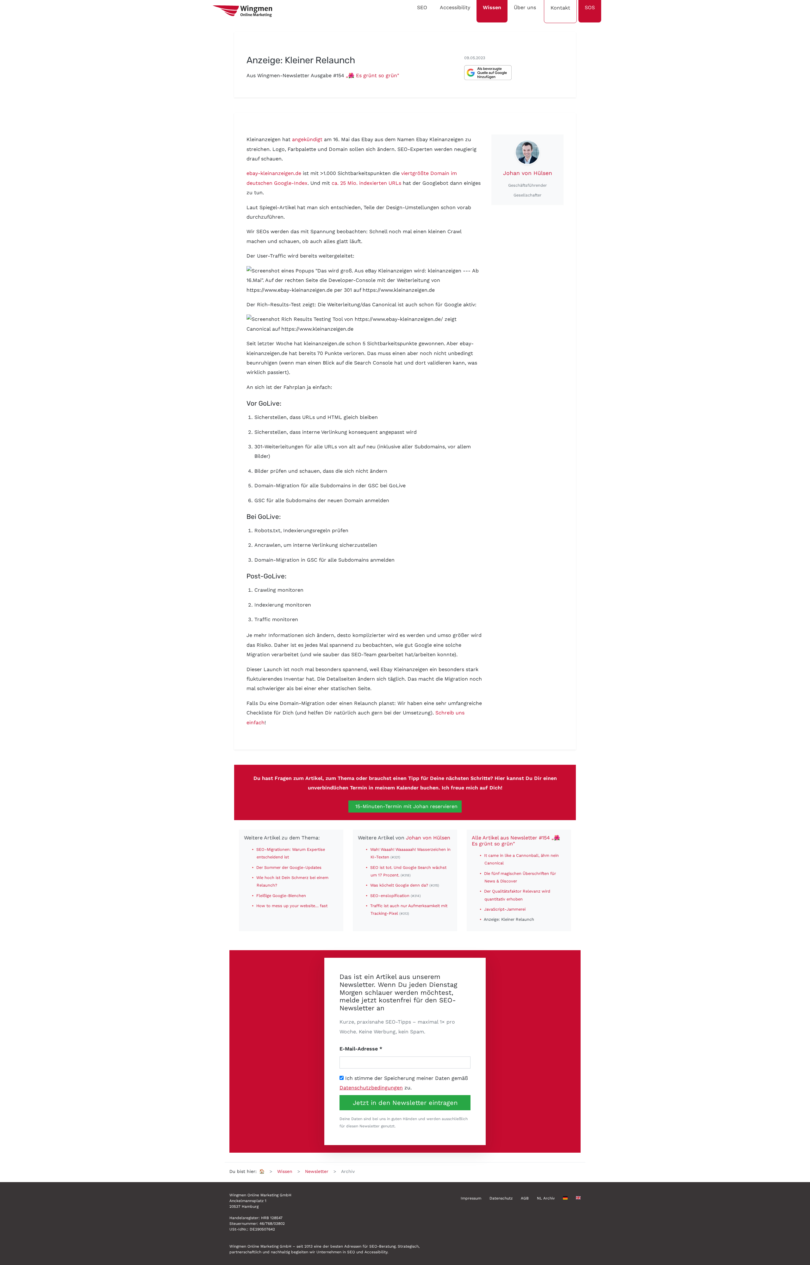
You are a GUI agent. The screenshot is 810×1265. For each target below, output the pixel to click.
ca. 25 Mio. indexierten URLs (366, 183)
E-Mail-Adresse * (361, 1049)
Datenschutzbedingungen (371, 1088)
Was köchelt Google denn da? (399, 885)
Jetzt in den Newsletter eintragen (405, 1102)
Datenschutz (501, 1198)
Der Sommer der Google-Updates (288, 867)
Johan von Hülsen (527, 173)
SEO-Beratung (382, 1246)
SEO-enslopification (390, 895)
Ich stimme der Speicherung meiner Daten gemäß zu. (404, 1083)
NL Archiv (546, 1198)
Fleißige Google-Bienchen (281, 895)
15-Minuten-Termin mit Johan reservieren (406, 806)
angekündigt (307, 139)
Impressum (471, 1198)
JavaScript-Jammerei (505, 909)
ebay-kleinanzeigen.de (273, 173)
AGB (525, 1198)
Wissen (284, 1171)
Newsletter (316, 1171)
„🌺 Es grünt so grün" (372, 75)
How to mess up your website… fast (291, 905)
